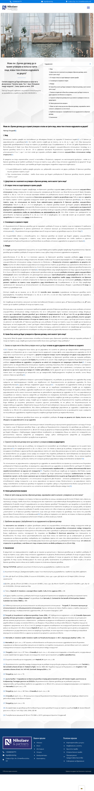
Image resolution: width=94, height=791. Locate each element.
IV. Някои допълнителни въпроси (58, 103)
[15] (13, 448)
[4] (12, 154)
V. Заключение (53, 117)
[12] (24, 375)
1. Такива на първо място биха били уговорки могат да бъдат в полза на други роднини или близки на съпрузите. (69, 93)
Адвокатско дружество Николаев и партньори (78, 771)
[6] (13, 231)
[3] (27, 142)
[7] (82, 231)
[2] (78, 139)
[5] (80, 199)
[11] (83, 362)
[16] (83, 459)
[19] (39, 514)
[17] (41, 471)
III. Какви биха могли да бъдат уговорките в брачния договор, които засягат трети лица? (70, 88)
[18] (70, 486)
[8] (84, 241)
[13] (17, 385)
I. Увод (51, 69)
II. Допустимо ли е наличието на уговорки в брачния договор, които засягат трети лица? (68, 73)
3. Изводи (51, 84)
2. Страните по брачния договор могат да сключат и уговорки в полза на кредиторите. (69, 99)
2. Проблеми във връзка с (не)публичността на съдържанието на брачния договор (69, 113)
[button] (88, 7)
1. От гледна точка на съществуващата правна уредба (64, 77)
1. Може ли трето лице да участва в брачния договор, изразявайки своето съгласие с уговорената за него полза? (69, 107)
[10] (6, 349)
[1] (4, 572)
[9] (37, 270)
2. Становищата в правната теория (58, 80)
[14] (52, 385)
